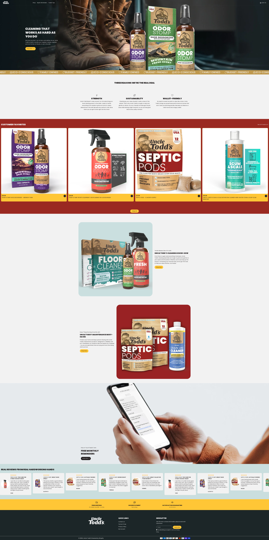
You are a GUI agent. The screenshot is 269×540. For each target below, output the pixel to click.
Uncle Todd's (87, 538)
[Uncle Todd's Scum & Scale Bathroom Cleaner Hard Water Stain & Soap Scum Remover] (235, 161)
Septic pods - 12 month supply (146, 197)
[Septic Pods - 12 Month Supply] (168, 161)
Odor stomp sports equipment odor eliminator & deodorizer (90, 197)
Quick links (123, 518)
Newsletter (161, 518)
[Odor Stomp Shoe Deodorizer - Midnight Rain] (34, 161)
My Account (121, 529)
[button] (263, 2)
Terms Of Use (122, 524)
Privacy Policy (122, 526)
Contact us (121, 522)
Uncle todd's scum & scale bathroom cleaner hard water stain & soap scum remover (229, 198)
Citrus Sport (87, 189)
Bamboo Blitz (79, 189)
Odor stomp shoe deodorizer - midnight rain (17, 197)
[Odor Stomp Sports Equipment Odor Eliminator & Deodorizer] (101, 161)
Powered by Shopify (98, 538)
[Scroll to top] (266, 535)
